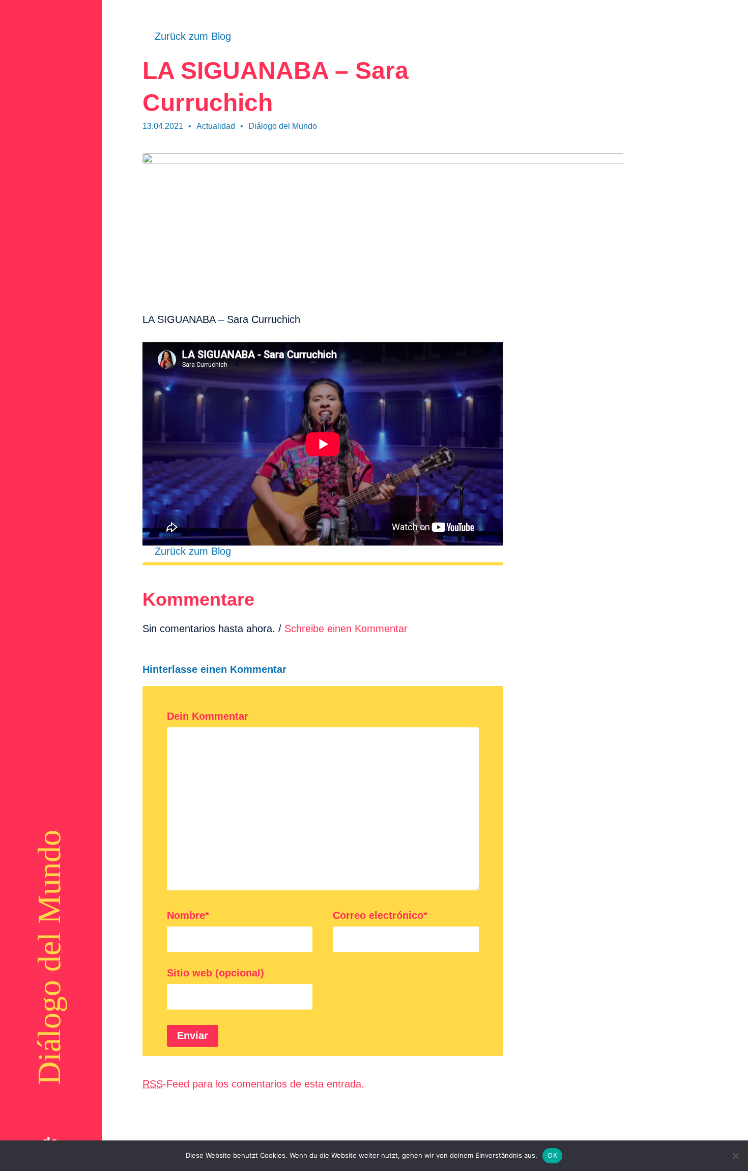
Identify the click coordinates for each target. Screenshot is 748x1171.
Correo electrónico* (380, 915)
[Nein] (735, 1156)
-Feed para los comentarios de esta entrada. (253, 1084)
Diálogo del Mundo (49, 957)
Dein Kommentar (207, 716)
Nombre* (188, 915)
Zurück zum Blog (193, 36)
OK (552, 1155)
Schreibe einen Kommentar (346, 628)
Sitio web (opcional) (215, 972)
